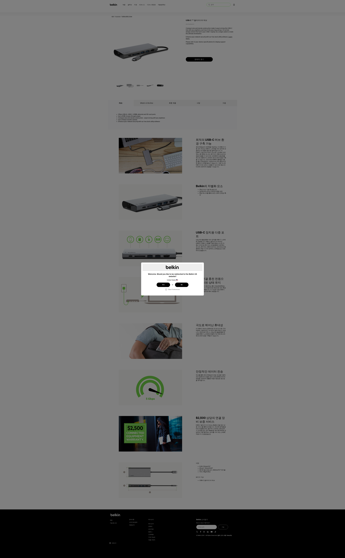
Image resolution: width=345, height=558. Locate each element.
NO (182, 285)
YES (163, 285)
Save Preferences (174, 289)
